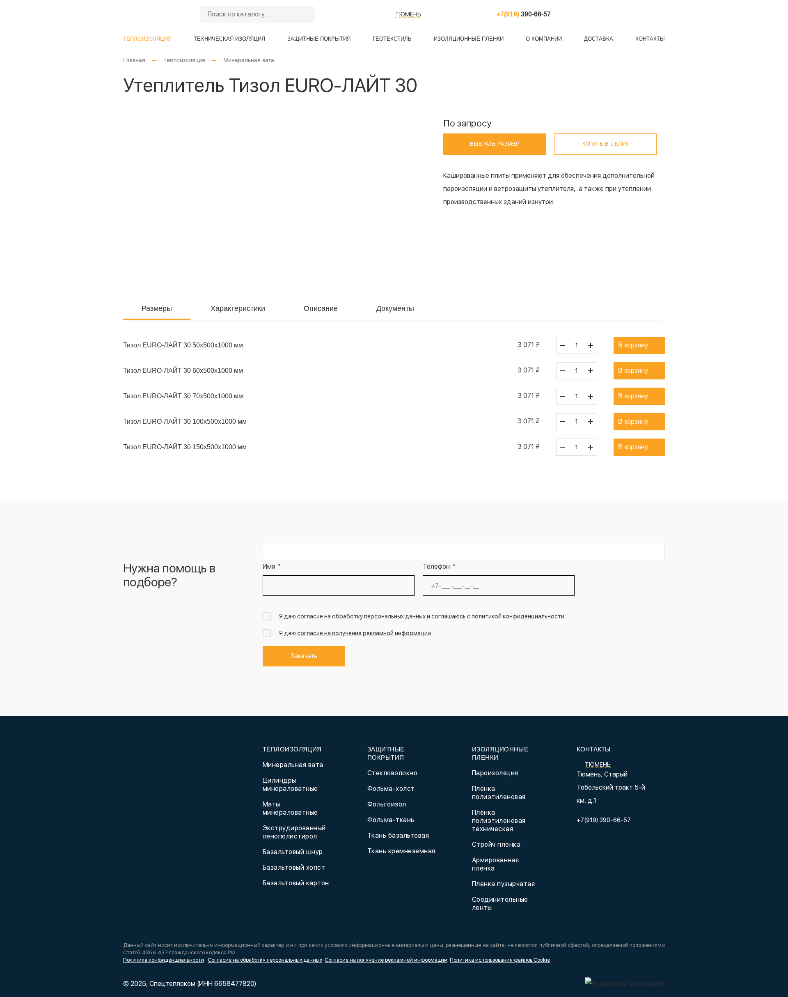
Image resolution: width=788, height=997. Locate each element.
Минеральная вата (248, 60)
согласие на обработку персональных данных (361, 616)
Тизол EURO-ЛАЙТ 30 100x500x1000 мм (185, 421)
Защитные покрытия (318, 39)
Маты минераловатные (290, 808)
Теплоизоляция (147, 39)
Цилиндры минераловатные (290, 784)
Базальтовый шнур (293, 852)
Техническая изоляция (229, 39)
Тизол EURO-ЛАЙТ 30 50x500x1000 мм (183, 345)
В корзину (633, 345)
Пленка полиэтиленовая (499, 793)
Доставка (598, 39)
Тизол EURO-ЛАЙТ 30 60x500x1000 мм (183, 370)
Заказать (303, 655)
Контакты (650, 39)
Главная (134, 60)
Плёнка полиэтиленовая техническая (499, 821)
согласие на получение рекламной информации (364, 633)
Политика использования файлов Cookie (500, 960)
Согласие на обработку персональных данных (265, 960)
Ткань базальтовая (398, 835)
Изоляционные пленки (469, 39)
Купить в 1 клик (605, 144)
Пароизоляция (495, 773)
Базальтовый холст (294, 867)
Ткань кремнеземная (401, 851)
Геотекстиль (392, 39)
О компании (544, 39)
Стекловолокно (392, 773)
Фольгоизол (386, 804)
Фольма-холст (391, 789)
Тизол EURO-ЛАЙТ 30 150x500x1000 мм (185, 446)
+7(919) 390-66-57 (604, 820)
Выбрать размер (495, 144)
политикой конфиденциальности (518, 616)
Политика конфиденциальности (163, 960)
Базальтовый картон (296, 883)
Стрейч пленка (496, 844)
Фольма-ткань (391, 820)
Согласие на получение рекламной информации (386, 960)
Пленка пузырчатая (503, 884)
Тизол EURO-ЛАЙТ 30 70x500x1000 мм (183, 396)
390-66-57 (524, 14)
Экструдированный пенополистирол (294, 832)
